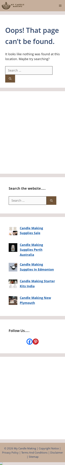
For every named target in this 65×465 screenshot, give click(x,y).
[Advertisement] (32, 132)
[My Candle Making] (13, 5)
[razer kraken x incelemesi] (32, 463)
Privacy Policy (10, 452)
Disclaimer (56, 452)
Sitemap (33, 456)
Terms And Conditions (34, 452)
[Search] (10, 79)
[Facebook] (30, 342)
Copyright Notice (49, 448)
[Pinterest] (36, 342)
